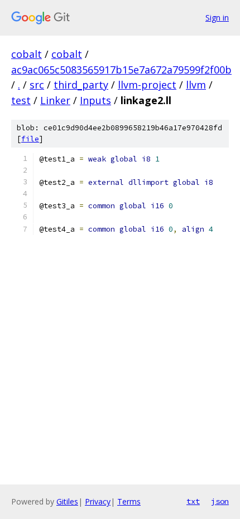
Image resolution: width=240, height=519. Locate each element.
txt (193, 501)
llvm (196, 84)
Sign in (217, 17)
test (21, 100)
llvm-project (147, 84)
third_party (81, 84)
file (30, 139)
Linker (55, 100)
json (220, 501)
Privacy (98, 501)
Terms (129, 501)
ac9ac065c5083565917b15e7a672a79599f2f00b (121, 69)
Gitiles (67, 501)
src (37, 84)
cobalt (26, 54)
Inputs (95, 100)
